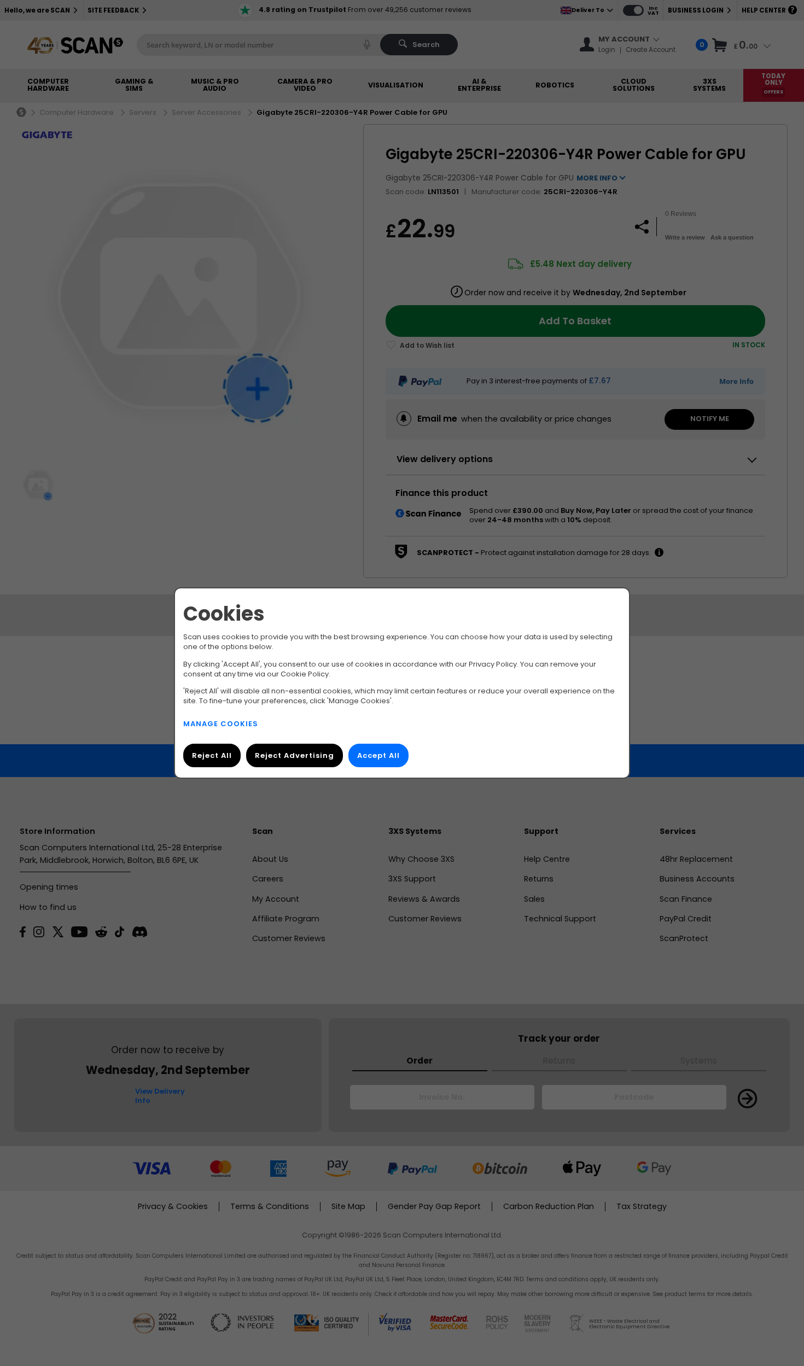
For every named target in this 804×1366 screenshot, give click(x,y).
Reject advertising (294, 755)
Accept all (378, 755)
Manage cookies (220, 724)
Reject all (212, 755)
